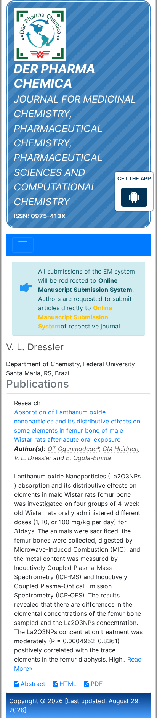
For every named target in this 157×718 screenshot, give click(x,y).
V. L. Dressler (32, 458)
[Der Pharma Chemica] (40, 34)
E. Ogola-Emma (88, 458)
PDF (96, 683)
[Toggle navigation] (23, 245)
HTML (67, 683)
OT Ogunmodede (72, 448)
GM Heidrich (120, 448)
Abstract (32, 683)
